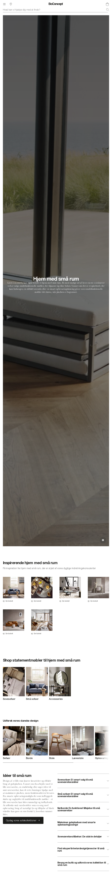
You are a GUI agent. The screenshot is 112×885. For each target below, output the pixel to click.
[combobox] (56, 10)
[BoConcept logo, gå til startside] (56, 4)
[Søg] (107, 9)
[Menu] (4, 4)
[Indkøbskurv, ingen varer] (107, 4)
